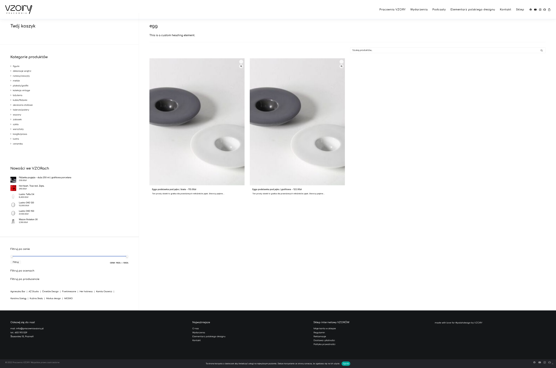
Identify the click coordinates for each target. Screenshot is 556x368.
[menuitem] (392, 9)
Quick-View (241, 66)
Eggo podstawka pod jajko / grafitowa (277, 189)
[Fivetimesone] (70, 289)
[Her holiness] (87, 289)
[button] (531, 9)
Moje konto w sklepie (324, 328)
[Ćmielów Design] (52, 289)
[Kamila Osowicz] (106, 289)
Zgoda (346, 363)
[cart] (549, 9)
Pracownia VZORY (392, 9)
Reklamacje (319, 336)
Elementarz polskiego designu (472, 9)
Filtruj (16, 262)
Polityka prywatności (324, 344)
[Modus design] (55, 296)
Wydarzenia (419, 9)
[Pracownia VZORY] (18, 9)
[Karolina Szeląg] (20, 296)
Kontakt (505, 9)
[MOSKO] (68, 296)
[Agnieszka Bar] (19, 290)
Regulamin (319, 332)
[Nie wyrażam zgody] (552, 363)
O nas (195, 328)
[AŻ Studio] (35, 289)
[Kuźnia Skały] (38, 296)
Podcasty (439, 9)
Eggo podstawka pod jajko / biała (174, 189)
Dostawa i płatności (324, 340)
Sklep (520, 9)
